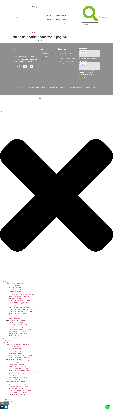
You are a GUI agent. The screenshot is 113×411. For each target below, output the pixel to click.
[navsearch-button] (90, 21)
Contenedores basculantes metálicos (20, 300)
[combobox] (56, 111)
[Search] (1, 279)
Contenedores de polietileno (17, 313)
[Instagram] (18, 67)
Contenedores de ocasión (16, 335)
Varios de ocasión (14, 337)
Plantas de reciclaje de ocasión (18, 333)
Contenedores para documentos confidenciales (23, 311)
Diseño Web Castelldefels (87, 87)
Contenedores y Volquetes (14, 298)
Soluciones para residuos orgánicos (19, 307)
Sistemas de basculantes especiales (19, 306)
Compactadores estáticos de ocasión (20, 329)
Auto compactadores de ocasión (18, 328)
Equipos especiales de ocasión (18, 331)
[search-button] (83, 27)
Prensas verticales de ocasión (18, 324)
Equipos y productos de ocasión (18, 317)
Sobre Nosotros (7, 340)
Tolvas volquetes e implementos (18, 302)
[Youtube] (32, 67)
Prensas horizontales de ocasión (18, 326)
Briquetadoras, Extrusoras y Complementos (22, 294)
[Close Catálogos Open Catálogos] (33, 9)
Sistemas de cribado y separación (19, 296)
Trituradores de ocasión (16, 322)
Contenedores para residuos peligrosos (20, 309)
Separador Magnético (15, 289)
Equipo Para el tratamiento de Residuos (17, 283)
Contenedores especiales (16, 304)
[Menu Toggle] (30, 2)
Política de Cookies (61, 87)
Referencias (6, 339)
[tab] (55, 15)
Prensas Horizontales (15, 287)
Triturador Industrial (15, 291)
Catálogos (6, 282)
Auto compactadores (15, 293)
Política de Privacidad (41, 87)
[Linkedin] (25, 67)
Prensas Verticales (14, 285)
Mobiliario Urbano (14, 318)
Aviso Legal (52, 87)
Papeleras (12, 315)
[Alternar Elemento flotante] (107, 407)
